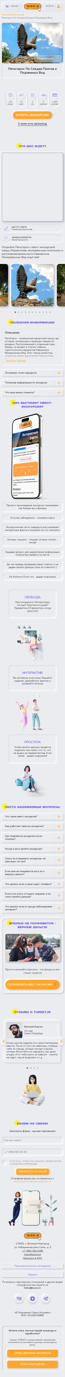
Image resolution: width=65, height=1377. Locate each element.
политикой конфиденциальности (32, 1181)
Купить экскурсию (32, 115)
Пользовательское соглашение (32, 1266)
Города (6, 14)
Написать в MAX (32, 1258)
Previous (4, 1041)
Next (61, 1041)
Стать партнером (32, 1364)
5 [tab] (29, 312)
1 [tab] (15, 312)
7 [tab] (36, 312)
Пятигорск (17, 14)
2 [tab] (18, 312)
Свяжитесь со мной (32, 1171)
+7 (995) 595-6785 (32, 1251)
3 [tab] (22, 312)
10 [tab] (46, 312)
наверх (5, 1374)
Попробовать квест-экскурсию (30, 984)
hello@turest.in (32, 1254)
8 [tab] (39, 312)
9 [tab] (43, 312)
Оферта (32, 1274)
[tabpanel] (32, 285)
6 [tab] (32, 312)
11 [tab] (50, 312)
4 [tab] (25, 312)
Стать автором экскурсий (32, 1353)
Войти (50, 6)
